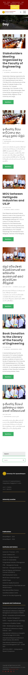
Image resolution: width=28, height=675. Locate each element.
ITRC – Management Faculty (10, 565)
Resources (20, 3)
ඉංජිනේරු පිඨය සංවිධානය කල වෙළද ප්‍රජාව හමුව (14, 132)
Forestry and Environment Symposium (13, 608)
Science (16, 209)
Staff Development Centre (10, 575)
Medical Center (11, 5)
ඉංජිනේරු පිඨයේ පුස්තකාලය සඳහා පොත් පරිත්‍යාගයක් (14, 407)
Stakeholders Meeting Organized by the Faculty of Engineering (13, 60)
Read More (8, 102)
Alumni (8, 2)
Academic (7, 72)
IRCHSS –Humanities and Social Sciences (14, 615)
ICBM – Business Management (11, 618)
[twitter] (8, 671)
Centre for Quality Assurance (11, 583)
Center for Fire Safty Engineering (12, 595)
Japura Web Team (13, 669)
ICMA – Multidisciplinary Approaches (13, 626)
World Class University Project (11, 577)
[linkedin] (5, 671)
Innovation (6, 3)
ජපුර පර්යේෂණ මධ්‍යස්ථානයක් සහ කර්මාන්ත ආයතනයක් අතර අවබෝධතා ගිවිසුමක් (14, 275)
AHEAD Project (7, 580)
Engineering (14, 72)
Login (22, 2)
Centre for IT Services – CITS (11, 552)
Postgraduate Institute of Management (14, 562)
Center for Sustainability (9, 560)
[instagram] (13, 671)
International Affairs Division (11, 590)
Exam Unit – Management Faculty (12, 568)
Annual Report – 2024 (9, 539)
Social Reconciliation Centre (10, 593)
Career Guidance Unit (9, 554)
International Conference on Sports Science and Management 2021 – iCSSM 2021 (14, 644)
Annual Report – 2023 (9, 536)
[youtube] (11, 671)
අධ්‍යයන (4, 143)
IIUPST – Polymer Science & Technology (14, 620)
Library (18, 5)
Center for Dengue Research (11, 557)
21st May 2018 (7, 70)
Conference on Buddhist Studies (12, 623)
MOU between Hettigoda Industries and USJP (13, 199)
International (13, 3)
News (20, 72)
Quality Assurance (16, 2)
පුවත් (8, 143)
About (4, 2)
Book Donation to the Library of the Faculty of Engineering (13, 338)
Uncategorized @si (18, 141)
